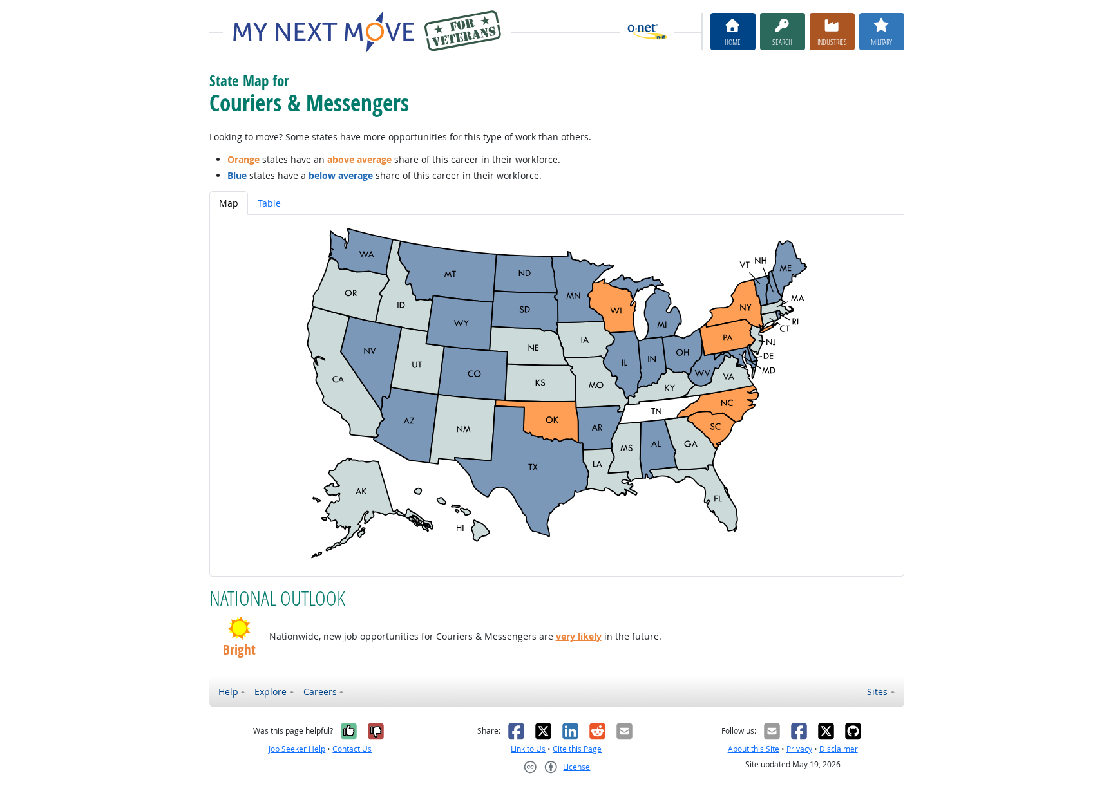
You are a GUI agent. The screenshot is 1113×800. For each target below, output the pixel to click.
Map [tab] (228, 203)
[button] (239, 628)
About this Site (753, 748)
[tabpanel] (557, 395)
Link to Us (528, 748)
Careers (320, 691)
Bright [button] (239, 650)
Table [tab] (269, 203)
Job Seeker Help (297, 748)
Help (228, 691)
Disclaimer (838, 748)
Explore (270, 691)
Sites (877, 691)
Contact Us (352, 748)
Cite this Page (577, 748)
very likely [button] (579, 636)
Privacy (799, 748)
